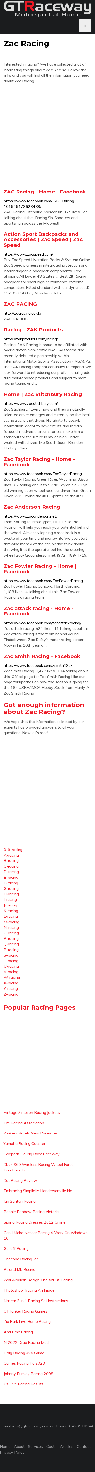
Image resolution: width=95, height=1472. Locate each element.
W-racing (12, 977)
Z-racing (11, 994)
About (19, 1446)
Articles (66, 1446)
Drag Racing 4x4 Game (24, 1352)
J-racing (10, 905)
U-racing (11, 966)
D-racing (11, 871)
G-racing (11, 888)
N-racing (11, 927)
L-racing (11, 916)
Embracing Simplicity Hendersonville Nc (38, 1190)
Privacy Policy (12, 1452)
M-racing (11, 921)
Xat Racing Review (20, 1180)
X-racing (11, 982)
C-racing (11, 866)
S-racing (11, 955)
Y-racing (11, 988)
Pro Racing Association (24, 1122)
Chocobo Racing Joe (21, 1258)
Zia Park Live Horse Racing (27, 1321)
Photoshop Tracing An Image (29, 1290)
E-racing (11, 877)
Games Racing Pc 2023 (24, 1363)
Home (5, 1446)
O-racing (11, 932)
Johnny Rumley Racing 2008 (28, 1373)
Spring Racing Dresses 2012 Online (35, 1222)
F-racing (11, 882)
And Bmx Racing (18, 1331)
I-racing (10, 899)
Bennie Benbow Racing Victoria (31, 1211)
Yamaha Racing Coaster (24, 1143)
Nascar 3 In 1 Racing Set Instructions (36, 1300)
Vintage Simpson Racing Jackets (32, 1112)
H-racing (11, 893)
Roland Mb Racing (19, 1269)
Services (35, 1446)
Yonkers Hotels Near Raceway (30, 1133)
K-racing (11, 910)
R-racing (11, 949)
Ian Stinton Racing (20, 1201)
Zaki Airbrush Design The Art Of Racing (38, 1279)
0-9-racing (13, 849)
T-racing (11, 960)
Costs (51, 1446)
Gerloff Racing (16, 1248)
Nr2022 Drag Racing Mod (26, 1342)
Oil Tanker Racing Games (25, 1311)
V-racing (11, 971)
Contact (84, 1446)
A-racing (11, 855)
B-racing (11, 860)
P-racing (11, 938)
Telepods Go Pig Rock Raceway (32, 1154)
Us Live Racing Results (24, 1383)
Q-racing (11, 944)
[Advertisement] (47, 136)
